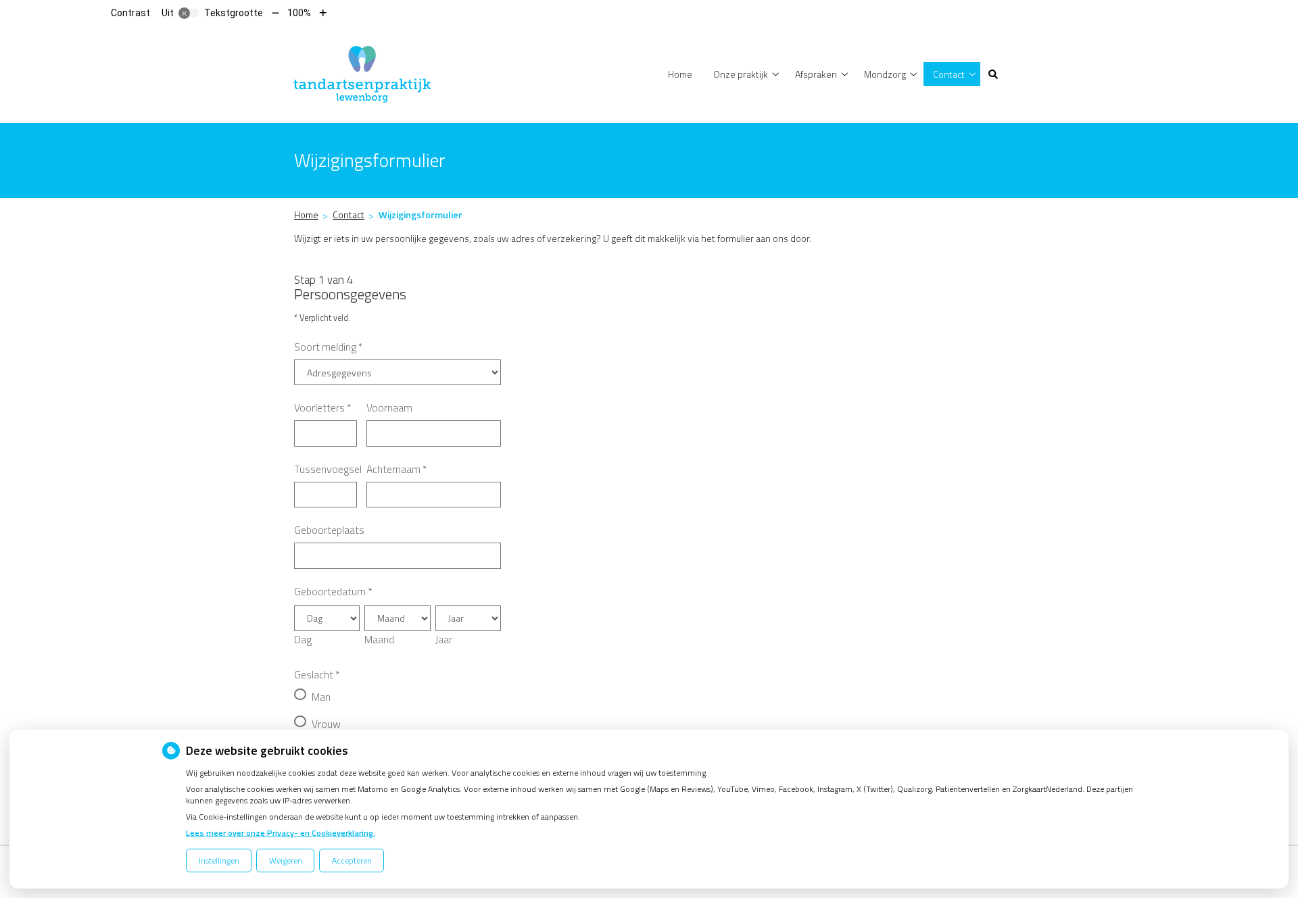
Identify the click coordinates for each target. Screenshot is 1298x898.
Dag (303, 639)
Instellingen (219, 860)
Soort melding (328, 347)
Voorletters (323, 407)
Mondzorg (885, 74)
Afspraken (816, 74)
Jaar (443, 639)
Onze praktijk (740, 74)
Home (680, 74)
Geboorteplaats (329, 530)
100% (299, 12)
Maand (379, 639)
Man (321, 697)
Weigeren (285, 860)
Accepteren (352, 860)
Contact (949, 74)
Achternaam (396, 469)
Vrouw (326, 724)
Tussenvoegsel (328, 469)
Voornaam (389, 407)
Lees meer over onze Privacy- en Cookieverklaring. (280, 832)
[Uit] (188, 13)
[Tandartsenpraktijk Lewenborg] (362, 73)
